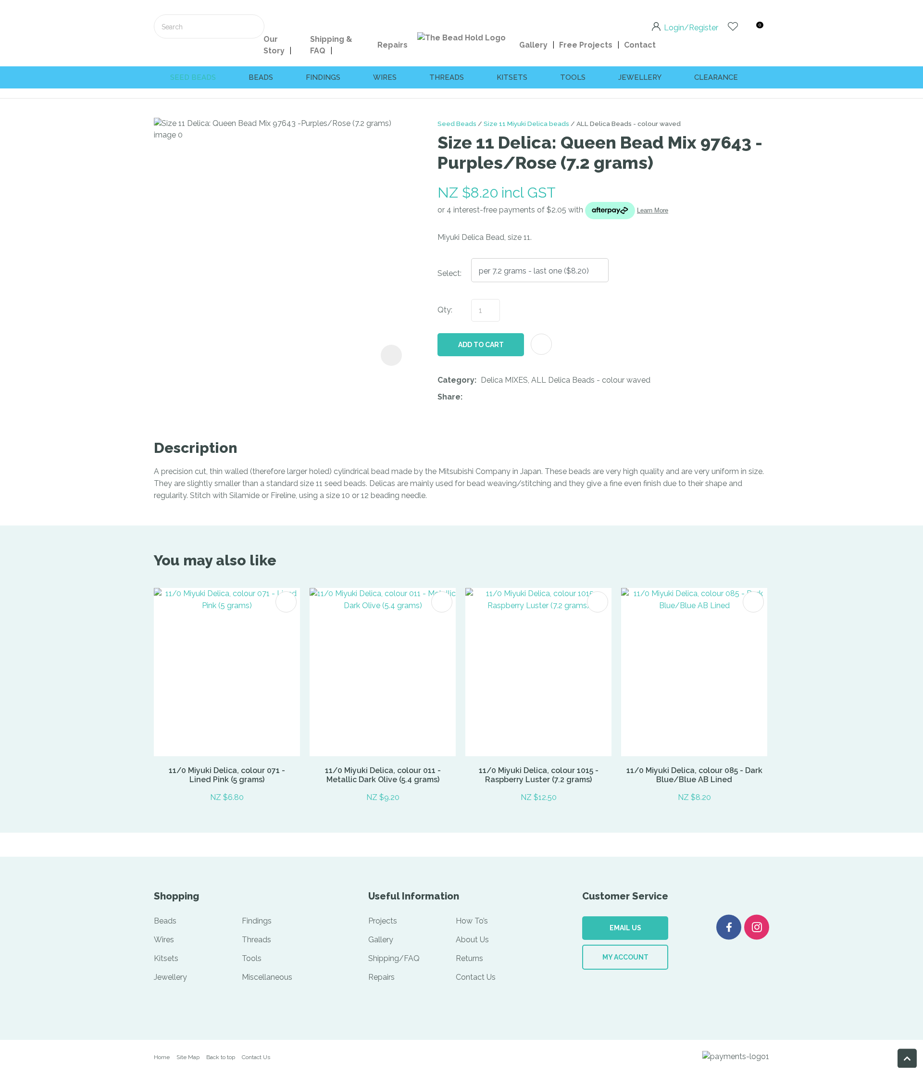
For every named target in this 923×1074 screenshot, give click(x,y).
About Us (472, 939)
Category (455, 380)
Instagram (756, 927)
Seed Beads (456, 123)
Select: (449, 273)
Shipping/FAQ (394, 958)
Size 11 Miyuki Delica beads (526, 123)
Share (449, 396)
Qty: (444, 309)
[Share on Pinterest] (511, 397)
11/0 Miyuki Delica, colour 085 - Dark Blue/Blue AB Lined (694, 775)
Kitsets (512, 77)
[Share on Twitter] (481, 397)
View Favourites (733, 26)
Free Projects (585, 45)
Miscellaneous (267, 977)
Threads (446, 77)
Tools (573, 77)
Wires (385, 77)
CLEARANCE (716, 77)
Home (162, 1057)
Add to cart (481, 345)
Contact (640, 45)
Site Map (188, 1057)
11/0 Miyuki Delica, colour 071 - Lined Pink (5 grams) (227, 775)
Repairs (392, 45)
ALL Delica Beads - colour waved (628, 123)
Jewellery (639, 77)
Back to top (220, 1057)
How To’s (472, 920)
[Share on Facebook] (468, 397)
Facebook (728, 927)
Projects (382, 920)
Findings (323, 77)
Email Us (625, 928)
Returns (469, 958)
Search (252, 26)
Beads (261, 77)
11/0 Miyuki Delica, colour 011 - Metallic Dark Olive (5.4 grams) (383, 775)
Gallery (533, 45)
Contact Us (476, 977)
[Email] (496, 397)
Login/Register (691, 27)
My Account (625, 957)
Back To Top (907, 1058)
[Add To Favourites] (541, 344)
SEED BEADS (193, 77)
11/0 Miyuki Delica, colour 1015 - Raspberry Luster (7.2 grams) (539, 775)
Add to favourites (286, 601)
